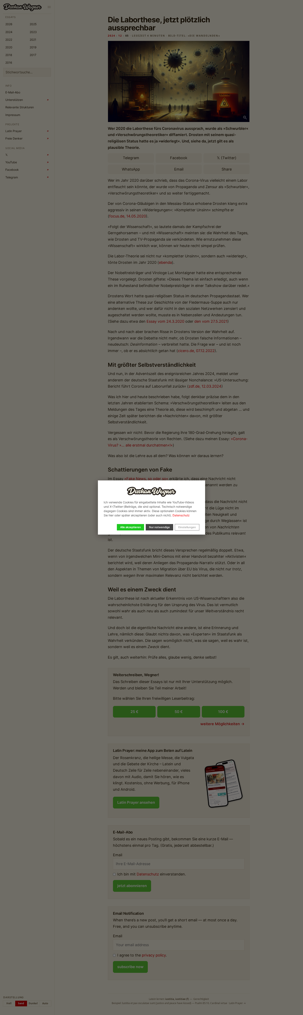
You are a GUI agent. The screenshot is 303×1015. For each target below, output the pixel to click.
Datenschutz (181, 515)
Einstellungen (187, 527)
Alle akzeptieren (130, 527)
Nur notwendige (159, 527)
